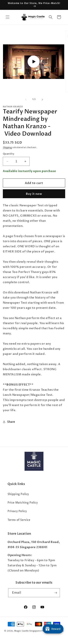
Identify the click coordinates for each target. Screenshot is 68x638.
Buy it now (34, 194)
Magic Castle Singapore (27, 630)
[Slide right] (42, 99)
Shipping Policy (18, 494)
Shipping (7, 147)
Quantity (8, 154)
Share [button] (11, 422)
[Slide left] (26, 99)
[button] (7, 17)
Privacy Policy (17, 511)
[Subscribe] (55, 592)
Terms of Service (19, 520)
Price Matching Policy (23, 502)
